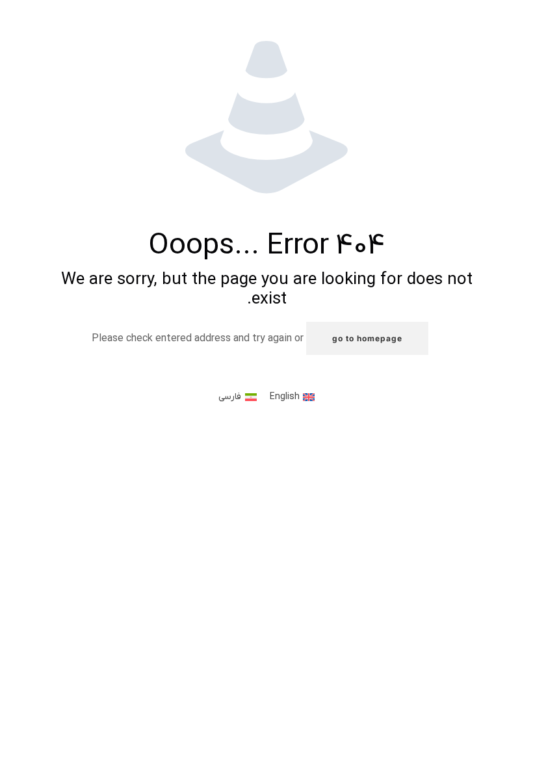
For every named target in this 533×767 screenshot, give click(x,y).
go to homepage (367, 338)
